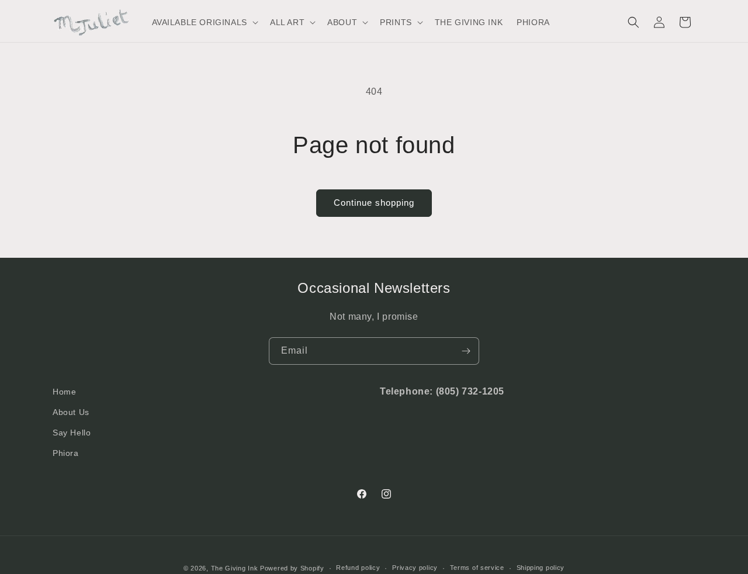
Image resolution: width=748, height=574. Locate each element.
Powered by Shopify (292, 568)
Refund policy (358, 567)
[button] (204, 22)
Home (64, 391)
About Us (71, 412)
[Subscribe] (466, 351)
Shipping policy (541, 567)
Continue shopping (374, 203)
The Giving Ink (234, 568)
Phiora (66, 453)
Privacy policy (415, 567)
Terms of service (477, 567)
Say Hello (72, 432)
